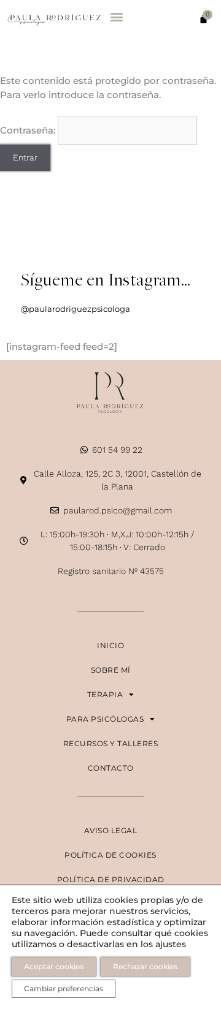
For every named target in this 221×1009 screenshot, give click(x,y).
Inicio (110, 645)
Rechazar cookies (145, 966)
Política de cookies (110, 855)
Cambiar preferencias (63, 988)
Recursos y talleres (110, 743)
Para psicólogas (105, 719)
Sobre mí (111, 670)
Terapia (105, 694)
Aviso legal (111, 830)
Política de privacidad (111, 879)
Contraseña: (29, 130)
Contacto (111, 768)
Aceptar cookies (53, 966)
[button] (116, 16)
